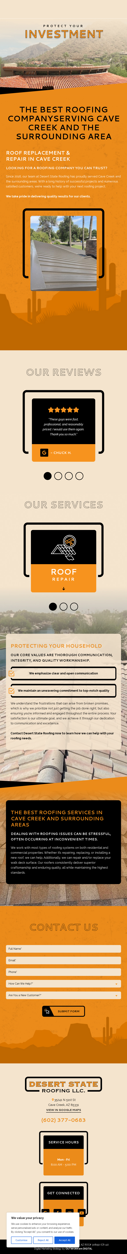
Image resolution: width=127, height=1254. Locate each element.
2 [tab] (58, 476)
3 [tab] (69, 476)
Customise (21, 1240)
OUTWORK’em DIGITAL (78, 1248)
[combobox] (63, 984)
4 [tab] (79, 476)
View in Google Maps (63, 1110)
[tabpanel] (63, 426)
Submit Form (68, 1011)
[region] (43, 1229)
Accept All (64, 1240)
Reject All (43, 1240)
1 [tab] (48, 476)
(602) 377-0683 (63, 1120)
